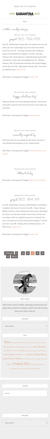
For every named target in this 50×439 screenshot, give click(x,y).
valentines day (35, 115)
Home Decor (9, 354)
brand (33, 342)
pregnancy (9, 364)
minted (25, 359)
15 (23, 253)
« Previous (9, 253)
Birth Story (28, 342)
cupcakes (30, 347)
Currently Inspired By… (25, 135)
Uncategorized (14, 368)
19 (42, 253)
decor (35, 346)
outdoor (29, 359)
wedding (34, 368)
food (39, 351)
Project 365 (34, 77)
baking (12, 342)
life (42, 354)
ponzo (45, 359)
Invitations (18, 355)
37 (8, 256)
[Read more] (20, 69)
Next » (14, 256)
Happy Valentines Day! (25, 96)
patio (42, 359)
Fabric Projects (13, 351)
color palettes (19, 347)
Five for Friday (29, 351)
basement (17, 342)
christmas (43, 342)
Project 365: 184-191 (25, 199)
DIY (8, 350)
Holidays (43, 351)
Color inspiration (35, 151)
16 (28, 253)
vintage (29, 368)
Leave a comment (30, 35)
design (41, 346)
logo (45, 355)
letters (24, 354)
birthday (22, 342)
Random (32, 364)
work (39, 368)
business (37, 342)
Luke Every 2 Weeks (12, 358)
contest (26, 347)
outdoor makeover (36, 359)
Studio (42, 364)
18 (37, 253)
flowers (36, 351)
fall (18, 351)
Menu (25, 21)
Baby (31, 180)
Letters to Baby (25, 173)
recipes (37, 364)
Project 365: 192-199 (25, 39)
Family (22, 350)
